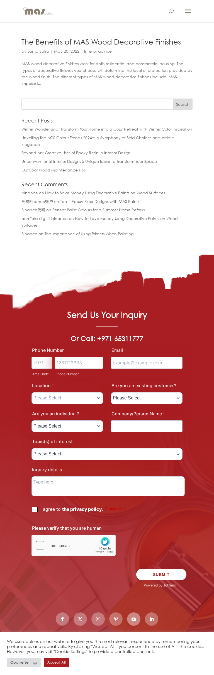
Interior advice (98, 51)
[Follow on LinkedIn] (151, 619)
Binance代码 (33, 209)
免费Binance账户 (37, 201)
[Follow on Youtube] (133, 619)
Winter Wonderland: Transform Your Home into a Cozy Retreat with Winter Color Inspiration (106, 129)
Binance (29, 233)
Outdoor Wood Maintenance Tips (53, 170)
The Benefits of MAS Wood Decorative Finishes (101, 41)
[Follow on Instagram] (98, 619)
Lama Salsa (38, 51)
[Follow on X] (80, 619)
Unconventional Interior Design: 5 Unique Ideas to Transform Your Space (89, 161)
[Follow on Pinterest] (116, 619)
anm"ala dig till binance (44, 218)
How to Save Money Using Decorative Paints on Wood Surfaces (105, 192)
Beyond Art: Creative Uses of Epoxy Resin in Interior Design (76, 152)
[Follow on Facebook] (62, 619)
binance (29, 192)
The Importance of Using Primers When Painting (89, 233)
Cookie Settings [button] (24, 662)
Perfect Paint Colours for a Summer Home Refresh (98, 209)
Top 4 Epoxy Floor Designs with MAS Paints (99, 201)
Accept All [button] (56, 662)
